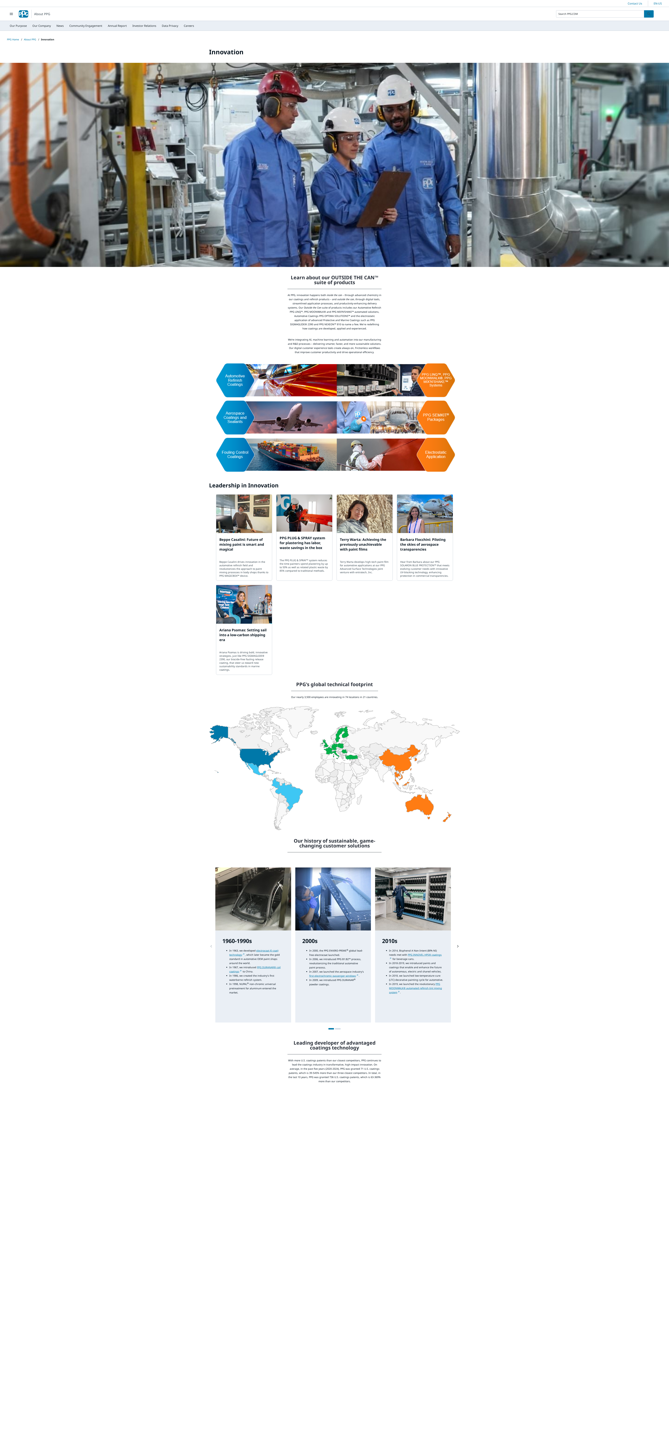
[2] (338, 1028)
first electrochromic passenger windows (332, 975)
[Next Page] (458, 946)
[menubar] (102, 25)
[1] (331, 1028)
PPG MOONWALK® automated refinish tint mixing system (415, 988)
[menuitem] (18, 25)
